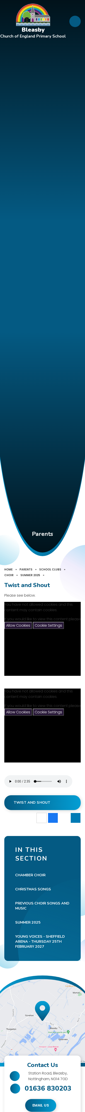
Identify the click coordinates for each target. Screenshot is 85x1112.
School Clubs (50, 569)
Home (8, 569)
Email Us (40, 1105)
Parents (25, 569)
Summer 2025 (30, 575)
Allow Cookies (18, 625)
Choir (9, 575)
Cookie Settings (48, 625)
